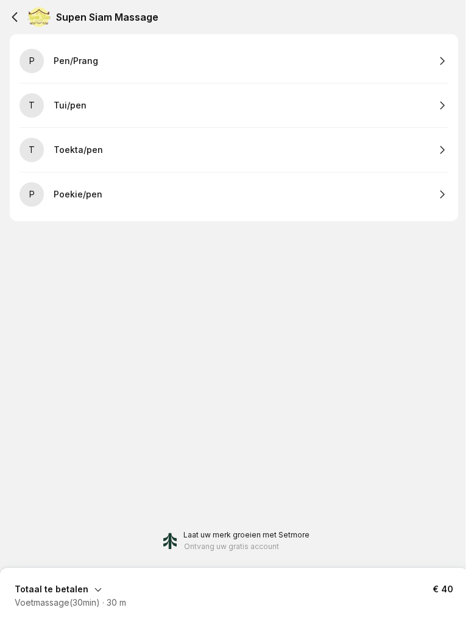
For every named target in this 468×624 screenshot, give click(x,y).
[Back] (14, 17)
